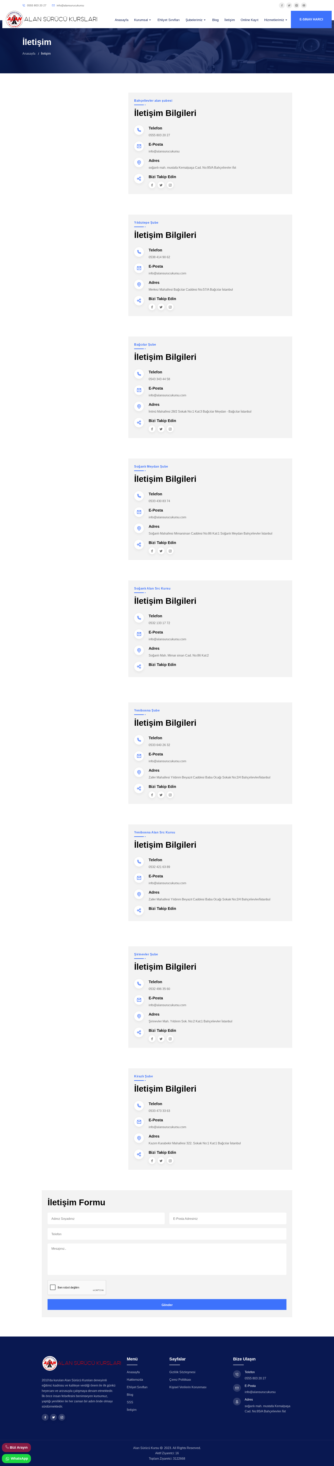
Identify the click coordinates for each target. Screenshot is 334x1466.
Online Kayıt (249, 20)
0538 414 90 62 (159, 257)
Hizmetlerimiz (274, 20)
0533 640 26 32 (159, 745)
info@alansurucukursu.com (167, 273)
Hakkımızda (135, 1379)
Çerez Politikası (180, 1379)
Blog (215, 20)
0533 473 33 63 (159, 1110)
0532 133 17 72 (159, 623)
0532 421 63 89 (159, 867)
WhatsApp (19, 1458)
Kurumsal (141, 20)
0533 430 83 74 (159, 501)
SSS (130, 1402)
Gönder (167, 1305)
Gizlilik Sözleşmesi (182, 1372)
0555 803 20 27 (36, 5)
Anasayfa (121, 20)
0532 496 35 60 (159, 989)
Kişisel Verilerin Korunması (187, 1387)
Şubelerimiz (195, 20)
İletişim (229, 20)
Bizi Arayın (19, 1447)
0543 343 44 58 (159, 379)
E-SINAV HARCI (311, 19)
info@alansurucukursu (70, 5)
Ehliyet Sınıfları (169, 20)
